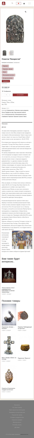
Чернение (10, 116)
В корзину (20, 94)
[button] (6, 91)
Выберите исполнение (10, 62)
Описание (5, 124)
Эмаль (25, 116)
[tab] (17, 123)
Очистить (4, 83)
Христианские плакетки (20, 112)
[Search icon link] (12, 3)
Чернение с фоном (18, 116)
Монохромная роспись (20, 114)
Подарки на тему (9, 112)
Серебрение (5, 116)
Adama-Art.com (24, 434)
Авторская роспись (10, 114)
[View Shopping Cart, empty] (24, 3)
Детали (4, 127)
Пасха (3, 112)
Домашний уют (11, 110)
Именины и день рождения (21, 110)
